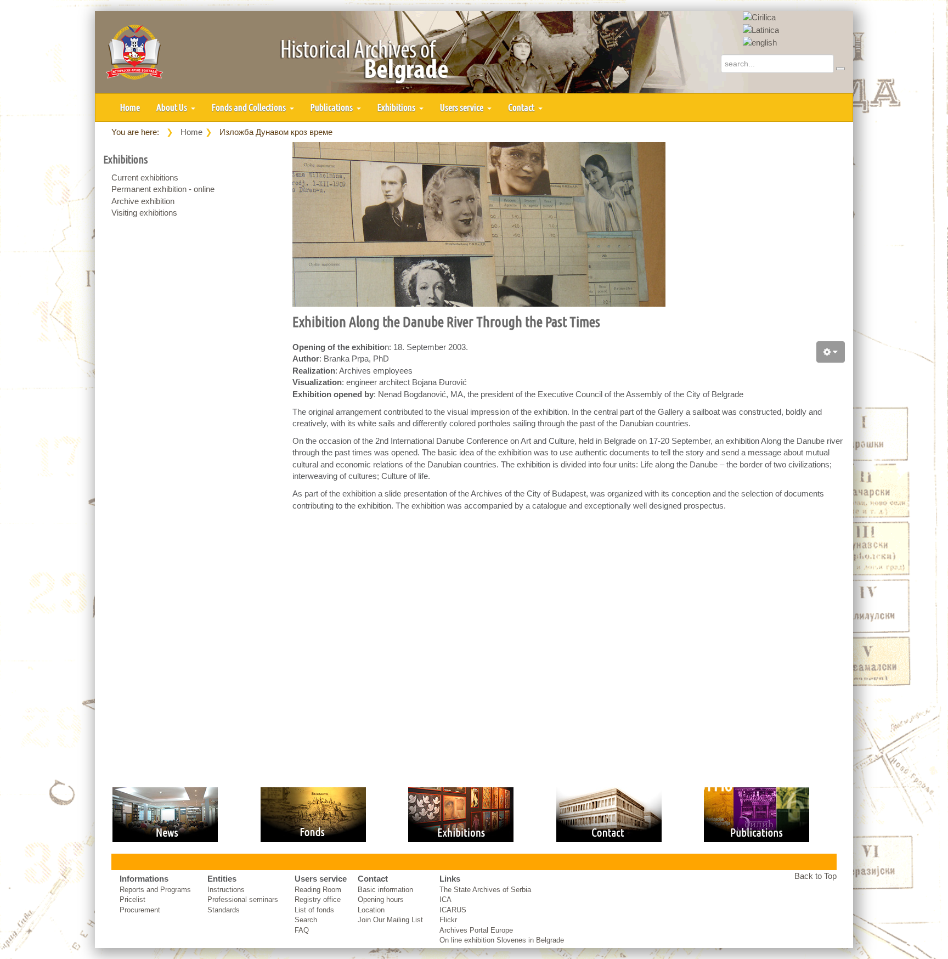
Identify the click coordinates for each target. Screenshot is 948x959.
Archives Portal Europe (476, 930)
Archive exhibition (142, 201)
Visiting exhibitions (144, 212)
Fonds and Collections (249, 107)
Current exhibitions (144, 177)
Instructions (226, 889)
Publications (332, 107)
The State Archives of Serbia (485, 889)
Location (371, 910)
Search (306, 920)
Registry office (318, 899)
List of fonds (314, 910)
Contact (522, 107)
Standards (223, 910)
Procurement (140, 910)
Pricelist (132, 899)
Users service (462, 107)
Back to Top (815, 876)
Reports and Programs (155, 889)
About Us (172, 107)
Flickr (448, 920)
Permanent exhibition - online (163, 189)
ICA (445, 899)
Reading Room (318, 889)
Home (130, 107)
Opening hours (381, 899)
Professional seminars (242, 899)
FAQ (302, 930)
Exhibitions (397, 107)
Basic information (385, 889)
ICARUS (452, 910)
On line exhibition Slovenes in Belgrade (501, 940)
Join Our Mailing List (390, 920)
